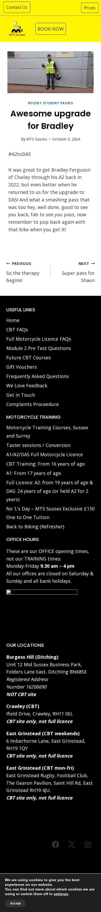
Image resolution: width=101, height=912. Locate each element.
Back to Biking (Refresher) (35, 526)
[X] (72, 844)
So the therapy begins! (22, 272)
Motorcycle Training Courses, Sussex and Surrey (47, 431)
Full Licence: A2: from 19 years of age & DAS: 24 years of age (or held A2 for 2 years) (49, 490)
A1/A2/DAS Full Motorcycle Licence (44, 454)
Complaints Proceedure (32, 404)
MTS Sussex (36, 139)
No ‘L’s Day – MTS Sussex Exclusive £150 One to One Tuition (50, 513)
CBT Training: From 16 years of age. (46, 464)
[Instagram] (88, 844)
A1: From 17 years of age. (34, 473)
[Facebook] (56, 844)
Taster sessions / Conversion (38, 445)
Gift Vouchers (21, 367)
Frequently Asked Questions (37, 376)
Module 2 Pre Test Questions (38, 348)
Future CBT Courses (28, 357)
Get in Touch (20, 395)
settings (61, 894)
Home (12, 320)
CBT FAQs (17, 329)
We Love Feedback (26, 385)
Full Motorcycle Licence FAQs (38, 339)
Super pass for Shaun (78, 272)
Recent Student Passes (50, 103)
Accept (15, 903)
